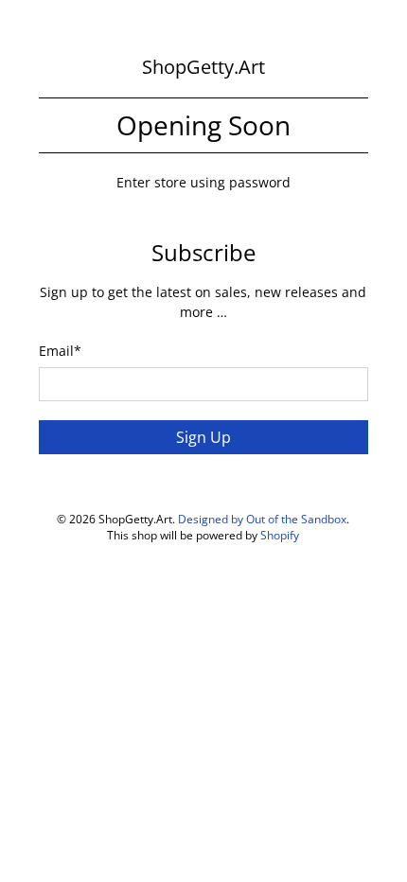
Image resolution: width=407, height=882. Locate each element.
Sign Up (203, 437)
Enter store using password (203, 182)
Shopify (279, 535)
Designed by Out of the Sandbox (262, 519)
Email (60, 351)
